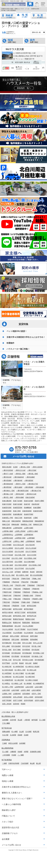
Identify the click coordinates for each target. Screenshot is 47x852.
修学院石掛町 (31, 606)
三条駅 (4, 743)
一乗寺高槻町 (7, 480)
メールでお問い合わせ (11, 845)
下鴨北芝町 (25, 582)
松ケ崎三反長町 (18, 677)
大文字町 (14, 663)
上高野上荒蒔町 (20, 531)
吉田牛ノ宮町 (36, 693)
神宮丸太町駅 (13, 743)
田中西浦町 (6, 653)
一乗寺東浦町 (39, 487)
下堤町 (23, 606)
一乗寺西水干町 (32, 484)
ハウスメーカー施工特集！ (18, 349)
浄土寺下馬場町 (20, 629)
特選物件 (10, 343)
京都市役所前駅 (13, 763)
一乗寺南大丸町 (30, 494)
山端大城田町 (36, 690)
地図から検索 (7, 775)
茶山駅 (20, 720)
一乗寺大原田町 (37, 467)
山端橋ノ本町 (7, 693)
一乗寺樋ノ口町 (7, 494)
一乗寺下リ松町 (7, 474)
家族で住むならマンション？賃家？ (17, 798)
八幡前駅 (13, 751)
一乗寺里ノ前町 (32, 474)
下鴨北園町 (34, 582)
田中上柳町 (6, 646)
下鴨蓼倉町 (26, 589)
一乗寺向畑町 (19, 497)
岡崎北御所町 (16, 521)
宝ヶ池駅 (42, 720)
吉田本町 (16, 704)
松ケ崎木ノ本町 (20, 670)
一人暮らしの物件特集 (11, 804)
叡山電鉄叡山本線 (8, 716)
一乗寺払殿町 (17, 487)
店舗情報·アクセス (10, 833)
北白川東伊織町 (29, 562)
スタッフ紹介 (7, 821)
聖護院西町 (26, 622)
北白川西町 (18, 562)
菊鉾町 (38, 541)
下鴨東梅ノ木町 (37, 592)
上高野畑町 (31, 538)
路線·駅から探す (9, 810)
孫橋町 (35, 663)
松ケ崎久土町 (31, 670)
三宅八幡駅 (6, 723)
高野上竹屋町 (14, 636)
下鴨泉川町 (15, 578)
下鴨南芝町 (26, 599)
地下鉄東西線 (7, 760)
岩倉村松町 (28, 518)
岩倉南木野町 (7, 514)
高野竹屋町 (34, 636)
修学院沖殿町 (28, 609)
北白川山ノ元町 (7, 572)
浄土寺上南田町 (7, 629)
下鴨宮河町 (6, 602)
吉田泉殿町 (26, 693)
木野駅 (26, 751)
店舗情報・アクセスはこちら (12, 381)
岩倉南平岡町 (28, 514)
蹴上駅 (38, 763)
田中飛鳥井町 (7, 643)
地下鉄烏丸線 (7, 728)
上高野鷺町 (18, 534)
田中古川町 (17, 660)
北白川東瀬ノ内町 (35, 565)
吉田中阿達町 (28, 700)
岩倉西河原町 (7, 507)
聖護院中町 (17, 622)
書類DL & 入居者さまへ (12, 792)
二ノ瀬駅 (21, 755)
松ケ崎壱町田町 (18, 666)
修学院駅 (34, 720)
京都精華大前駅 (35, 751)
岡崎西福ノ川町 (26, 524)
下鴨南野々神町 (37, 599)
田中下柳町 (17, 650)
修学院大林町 (17, 609)
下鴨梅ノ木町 (36, 578)
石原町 (15, 467)
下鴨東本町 (17, 595)
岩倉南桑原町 (17, 514)
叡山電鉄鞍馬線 (7, 748)
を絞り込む (12, 41)
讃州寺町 (39, 572)
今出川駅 (5, 735)
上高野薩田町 (28, 534)
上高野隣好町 (30, 541)
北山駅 (21, 731)
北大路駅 (28, 731)
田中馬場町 (15, 656)
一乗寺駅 (27, 720)
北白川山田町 (30, 568)
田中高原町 (35, 650)
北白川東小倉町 (7, 565)
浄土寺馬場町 (17, 633)
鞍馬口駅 (36, 731)
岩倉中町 (27, 504)
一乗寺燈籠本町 (7, 484)
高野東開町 (34, 639)
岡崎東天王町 (38, 524)
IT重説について (8, 816)
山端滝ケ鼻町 (25, 690)
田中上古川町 (38, 643)
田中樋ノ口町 (7, 660)
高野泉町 (5, 636)
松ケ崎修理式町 (7, 680)
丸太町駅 (13, 735)
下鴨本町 (38, 595)
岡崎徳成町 (15, 524)
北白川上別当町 (30, 548)
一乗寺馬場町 (28, 487)
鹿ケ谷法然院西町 (36, 575)
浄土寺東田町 (28, 633)
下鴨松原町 (17, 599)
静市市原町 (6, 578)
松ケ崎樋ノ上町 (16, 683)
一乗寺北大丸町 (20, 470)
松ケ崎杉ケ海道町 (31, 680)
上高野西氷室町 (7, 538)
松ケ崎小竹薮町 (18, 673)
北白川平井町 (19, 568)
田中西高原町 (16, 653)
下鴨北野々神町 (20, 585)
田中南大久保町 (27, 660)
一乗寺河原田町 (7, 470)
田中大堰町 (17, 643)
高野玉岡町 (15, 639)
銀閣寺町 (25, 572)
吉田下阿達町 (7, 700)
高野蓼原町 (6, 639)
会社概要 (6, 839)
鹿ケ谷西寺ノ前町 (22, 575)
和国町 (23, 704)
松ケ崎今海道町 (7, 670)
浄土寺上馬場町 (27, 626)
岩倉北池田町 (30, 497)
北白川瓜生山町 (18, 545)
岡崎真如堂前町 (27, 521)
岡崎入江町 (6, 521)
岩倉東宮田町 (7, 511)
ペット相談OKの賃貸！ (17, 331)
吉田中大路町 (39, 700)
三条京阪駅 (25, 763)
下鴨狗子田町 (25, 578)
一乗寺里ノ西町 (20, 474)
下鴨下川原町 (7, 589)
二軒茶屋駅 (6, 755)
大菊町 (35, 518)
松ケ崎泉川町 (7, 666)
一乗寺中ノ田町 (20, 484)
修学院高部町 (31, 612)
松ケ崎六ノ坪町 (7, 687)
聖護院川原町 (30, 619)
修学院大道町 (7, 616)
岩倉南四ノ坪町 (7, 518)
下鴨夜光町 (6, 606)
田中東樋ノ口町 (37, 656)
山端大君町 (29, 687)
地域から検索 (7, 781)
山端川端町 (15, 690)
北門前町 (18, 572)
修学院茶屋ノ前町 (19, 616)
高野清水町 (25, 636)
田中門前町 (6, 663)
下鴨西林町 (17, 592)
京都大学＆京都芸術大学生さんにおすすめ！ (26, 337)
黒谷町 (32, 572)
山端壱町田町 (19, 687)
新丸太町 (18, 626)
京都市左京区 (35, 9)
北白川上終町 (19, 548)
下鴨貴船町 (31, 585)
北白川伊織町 (7, 545)
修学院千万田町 (20, 612)
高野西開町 (25, 639)
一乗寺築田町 (28, 480)
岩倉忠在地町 (28, 501)
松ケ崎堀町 (28, 683)
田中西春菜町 (27, 653)
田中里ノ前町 (7, 650)
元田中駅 (13, 720)
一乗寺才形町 (31, 470)
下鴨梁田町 (15, 606)
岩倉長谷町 (35, 504)
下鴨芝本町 (40, 585)
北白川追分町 (30, 545)
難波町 (21, 663)
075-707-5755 (26, 447)
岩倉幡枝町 (28, 507)
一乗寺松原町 (19, 494)
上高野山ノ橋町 (18, 541)
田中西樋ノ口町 (38, 653)
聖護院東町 (35, 622)
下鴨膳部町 (6, 582)
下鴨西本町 (26, 592)
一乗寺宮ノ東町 (7, 497)
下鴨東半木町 (7, 595)
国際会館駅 (6, 731)
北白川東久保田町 (21, 565)
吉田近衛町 (39, 697)
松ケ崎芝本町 (30, 677)
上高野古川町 (7, 541)
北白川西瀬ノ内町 (30, 558)
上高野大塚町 (28, 528)
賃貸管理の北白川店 (10, 827)
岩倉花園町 (37, 507)
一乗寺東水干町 (35, 490)
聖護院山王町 (7, 622)
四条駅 (20, 735)
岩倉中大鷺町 (39, 501)
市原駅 (13, 755)
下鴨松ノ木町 (7, 599)
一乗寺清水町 (7, 477)
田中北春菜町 (16, 646)
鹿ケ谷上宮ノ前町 (8, 575)
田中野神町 (6, 656)
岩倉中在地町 (17, 504)
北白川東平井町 (7, 568)
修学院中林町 (7, 619)
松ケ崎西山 (6, 683)
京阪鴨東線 (6, 740)
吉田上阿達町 (17, 697)
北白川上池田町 (7, 548)
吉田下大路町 (17, 700)
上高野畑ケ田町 (20, 538)
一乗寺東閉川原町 (22, 490)
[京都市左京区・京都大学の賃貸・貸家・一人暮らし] (14, 4)
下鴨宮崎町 (15, 602)
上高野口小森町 (32, 531)
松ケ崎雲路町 (7, 673)
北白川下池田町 (30, 551)
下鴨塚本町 (35, 589)
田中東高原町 (25, 656)
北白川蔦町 (6, 558)
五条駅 (26, 735)
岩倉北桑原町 (7, 501)
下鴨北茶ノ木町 (7, 585)
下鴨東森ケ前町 (27, 595)
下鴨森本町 (35, 602)
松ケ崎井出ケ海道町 (32, 666)
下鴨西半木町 (7, 592)
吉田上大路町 (28, 697)
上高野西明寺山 (7, 534)
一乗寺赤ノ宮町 (24, 467)
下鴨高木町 (17, 589)
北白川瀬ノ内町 (20, 555)
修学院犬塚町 (7, 609)
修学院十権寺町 (7, 612)
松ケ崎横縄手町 (38, 683)
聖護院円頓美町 (18, 619)
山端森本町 (17, 693)
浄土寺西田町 (7, 633)
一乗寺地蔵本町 (18, 477)
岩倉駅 (20, 751)
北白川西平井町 (7, 562)
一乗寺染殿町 (30, 477)
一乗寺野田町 (7, 487)
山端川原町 (6, 690)
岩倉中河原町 (7, 504)
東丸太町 (28, 663)
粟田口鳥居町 (7, 467)
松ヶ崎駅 (14, 731)
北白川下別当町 (7, 555)
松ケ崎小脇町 (30, 673)
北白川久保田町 (7, 551)
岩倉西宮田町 (17, 507)
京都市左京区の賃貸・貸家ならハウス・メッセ (15, 9)
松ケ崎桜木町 (7, 677)
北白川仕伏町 (19, 551)
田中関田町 (26, 650)
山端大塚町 (39, 687)
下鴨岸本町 (15, 582)
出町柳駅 (5, 720)
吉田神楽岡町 (7, 697)
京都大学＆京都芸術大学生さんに (16, 787)
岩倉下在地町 (17, 501)
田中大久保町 (27, 643)
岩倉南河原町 (38, 511)
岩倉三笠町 (17, 511)
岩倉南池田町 (27, 511)
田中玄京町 (26, 646)
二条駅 (4, 763)
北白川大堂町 (31, 555)
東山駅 (32, 763)
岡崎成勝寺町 (39, 521)
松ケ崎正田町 (19, 680)
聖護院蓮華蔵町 (7, 626)
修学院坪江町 (31, 616)
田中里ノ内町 (36, 646)
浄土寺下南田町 (32, 629)
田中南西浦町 (39, 660)
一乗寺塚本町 (17, 480)
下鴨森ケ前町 (25, 602)
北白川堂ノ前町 (16, 558)
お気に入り (36, 6)
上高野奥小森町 (7, 531)
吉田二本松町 (7, 704)
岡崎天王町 (6, 524)
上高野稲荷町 (17, 528)
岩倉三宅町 (18, 518)
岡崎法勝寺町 (7, 528)
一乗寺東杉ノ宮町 (8, 490)
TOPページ (6, 769)
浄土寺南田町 (39, 633)
